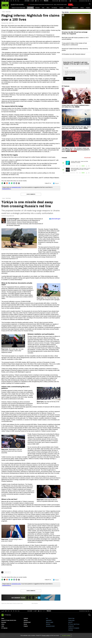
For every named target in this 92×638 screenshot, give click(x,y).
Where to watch (49, 622)
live (71, 4)
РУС (8, 0)
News (2, 618)
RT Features (54, 7)
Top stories (65, 12)
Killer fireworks (35, 603)
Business (37, 7)
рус (9, 611)
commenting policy (16, 187)
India (43, 7)
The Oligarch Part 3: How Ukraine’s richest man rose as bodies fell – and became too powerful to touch (76, 149)
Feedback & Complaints (73, 628)
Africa (48, 7)
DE (11, 0)
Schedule (48, 624)
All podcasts (87, 157)
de (11, 611)
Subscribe (69, 78)
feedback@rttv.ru (6, 188)
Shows (82, 7)
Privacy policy (71, 620)
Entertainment (75, 7)
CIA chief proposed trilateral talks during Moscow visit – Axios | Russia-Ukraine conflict (48, 4)
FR (13, 0)
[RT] (27, 1)
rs (16, 611)
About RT (70, 622)
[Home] (5, 5)
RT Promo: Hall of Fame (73, 624)
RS (15, 0)
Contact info (71, 626)
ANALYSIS (7, 572)
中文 (18, 0)
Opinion (67, 7)
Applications (48, 620)
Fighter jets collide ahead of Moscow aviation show (12, 603)
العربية (2, 0)
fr (13, 611)
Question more (17, 4)
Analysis (61, 7)
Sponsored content (50, 626)
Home (3, 11)
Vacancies (70, 630)
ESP (6, 0)
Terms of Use (71, 618)
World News (30, 7)
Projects (88, 7)
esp (6, 611)
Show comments (31, 194)
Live (47, 618)
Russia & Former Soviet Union (18, 7)
